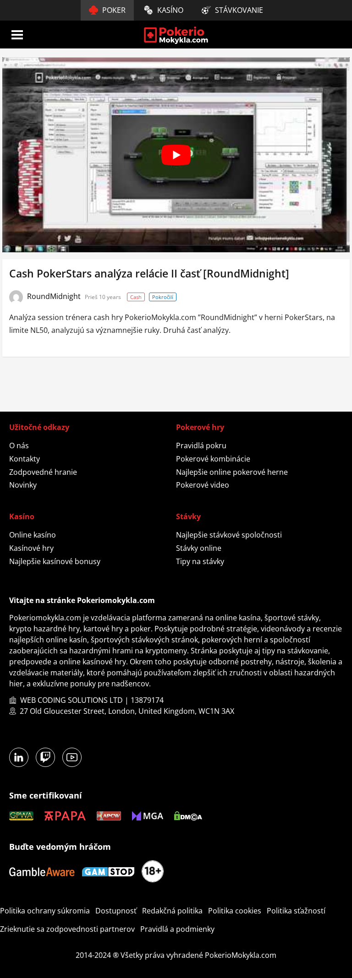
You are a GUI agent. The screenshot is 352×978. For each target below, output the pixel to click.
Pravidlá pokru (201, 445)
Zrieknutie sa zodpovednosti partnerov (67, 929)
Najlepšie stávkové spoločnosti (229, 535)
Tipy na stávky (200, 561)
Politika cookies (234, 911)
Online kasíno (32, 535)
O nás (19, 445)
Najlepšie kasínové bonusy (54, 561)
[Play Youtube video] (176, 154)
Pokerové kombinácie (213, 459)
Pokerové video (202, 485)
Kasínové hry (31, 548)
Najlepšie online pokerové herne (232, 472)
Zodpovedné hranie (43, 472)
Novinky (23, 485)
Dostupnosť (116, 911)
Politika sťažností (296, 911)
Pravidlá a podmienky (177, 929)
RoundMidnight (54, 296)
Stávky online (198, 548)
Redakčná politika (172, 911)
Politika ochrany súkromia (45, 911)
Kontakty (24, 459)
